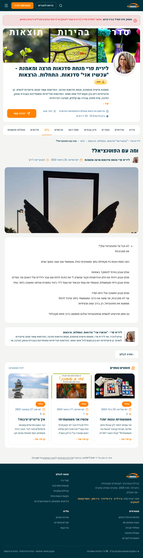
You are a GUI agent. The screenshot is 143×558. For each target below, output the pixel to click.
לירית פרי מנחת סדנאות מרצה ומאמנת (107, 160)
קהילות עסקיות (61, 491)
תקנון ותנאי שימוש (45, 551)
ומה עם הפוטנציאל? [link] (66, 141)
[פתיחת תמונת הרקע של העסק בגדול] (71, 45)
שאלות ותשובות (16, 130)
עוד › (106, 103)
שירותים (119, 130)
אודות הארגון (62, 517)
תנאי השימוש (49, 457)
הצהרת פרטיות (27, 551)
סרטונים (58, 130)
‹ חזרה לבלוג (126, 354)
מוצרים (106, 130)
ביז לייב (118, 499)
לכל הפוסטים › (16, 368)
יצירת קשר (19, 113)
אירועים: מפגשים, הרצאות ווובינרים (51, 501)
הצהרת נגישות (11, 551)
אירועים (34, 130)
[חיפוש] (60, 5)
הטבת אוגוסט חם (131, 522)
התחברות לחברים (130, 538)
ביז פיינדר (106, 499)
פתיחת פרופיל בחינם (129, 517)
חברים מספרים (61, 522)
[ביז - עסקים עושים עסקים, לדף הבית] (133, 5)
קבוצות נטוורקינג (60, 486)
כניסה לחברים (45, 5)
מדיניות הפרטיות (65, 457)
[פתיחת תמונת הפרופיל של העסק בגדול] (124, 63)
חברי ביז (65, 480)
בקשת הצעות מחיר (59, 496)
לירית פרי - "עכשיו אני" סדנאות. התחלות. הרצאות (114, 141)
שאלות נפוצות (132, 533)
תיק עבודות (90, 130)
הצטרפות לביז (22, 5)
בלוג (46, 130)
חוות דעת (73, 130)
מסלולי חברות (132, 528)
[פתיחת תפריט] (6, 5)
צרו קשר (64, 528)
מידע (132, 130)
